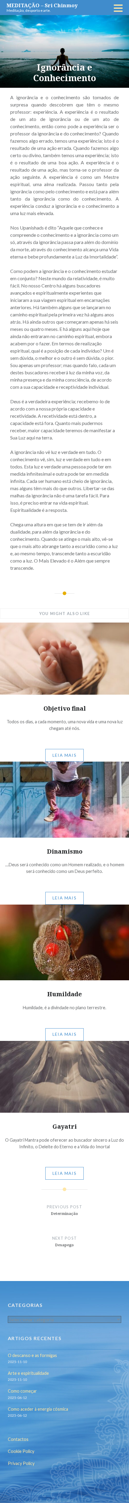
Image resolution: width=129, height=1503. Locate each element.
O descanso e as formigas (32, 1355)
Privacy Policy (21, 1463)
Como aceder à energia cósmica (38, 1409)
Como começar (22, 1391)
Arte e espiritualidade (28, 1373)
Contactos (18, 1439)
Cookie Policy (21, 1451)
